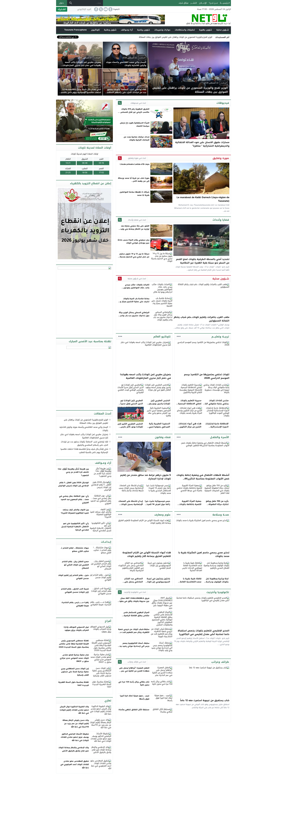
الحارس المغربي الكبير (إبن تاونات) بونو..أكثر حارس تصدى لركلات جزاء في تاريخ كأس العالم (130, 428)
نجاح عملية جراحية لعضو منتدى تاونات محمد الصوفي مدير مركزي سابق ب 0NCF (74, 658)
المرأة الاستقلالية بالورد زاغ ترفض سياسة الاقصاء (134, 124)
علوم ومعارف (162, 514)
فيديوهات (222, 102)
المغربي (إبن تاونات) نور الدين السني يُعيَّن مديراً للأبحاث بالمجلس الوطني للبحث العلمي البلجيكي (131, 405)
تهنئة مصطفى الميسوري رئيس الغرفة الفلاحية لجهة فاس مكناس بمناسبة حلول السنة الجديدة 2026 (74, 644)
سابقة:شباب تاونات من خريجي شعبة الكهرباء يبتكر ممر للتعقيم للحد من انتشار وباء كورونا (133, 632)
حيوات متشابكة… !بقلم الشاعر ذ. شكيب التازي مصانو (75, 549)
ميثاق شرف (183, 3)
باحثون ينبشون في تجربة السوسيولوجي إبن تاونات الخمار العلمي (158, 582)
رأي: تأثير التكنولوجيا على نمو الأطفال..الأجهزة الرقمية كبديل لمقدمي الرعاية (75, 527)
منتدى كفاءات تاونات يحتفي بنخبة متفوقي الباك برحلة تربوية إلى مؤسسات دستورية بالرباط (216, 405)
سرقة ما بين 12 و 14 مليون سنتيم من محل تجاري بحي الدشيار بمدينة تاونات (134, 257)
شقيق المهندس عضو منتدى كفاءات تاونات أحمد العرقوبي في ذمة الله (74, 764)
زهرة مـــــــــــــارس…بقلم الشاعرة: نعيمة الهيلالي (75, 604)
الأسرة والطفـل (219, 437)
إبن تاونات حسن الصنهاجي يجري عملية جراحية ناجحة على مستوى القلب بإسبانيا (75, 672)
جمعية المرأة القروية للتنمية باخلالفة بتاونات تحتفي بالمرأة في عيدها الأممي (189, 505)
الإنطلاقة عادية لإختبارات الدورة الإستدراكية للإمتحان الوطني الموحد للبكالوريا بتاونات (217, 428)
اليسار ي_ (208, 37)
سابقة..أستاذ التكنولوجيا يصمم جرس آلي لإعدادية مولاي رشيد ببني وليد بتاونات (133, 646)
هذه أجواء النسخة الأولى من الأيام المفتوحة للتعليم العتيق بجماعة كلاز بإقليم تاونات (146, 554)
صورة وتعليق (221, 158)
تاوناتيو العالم (162, 336)
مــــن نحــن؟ (213, 3)
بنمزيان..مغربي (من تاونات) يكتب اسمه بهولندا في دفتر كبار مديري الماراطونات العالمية (145, 376)
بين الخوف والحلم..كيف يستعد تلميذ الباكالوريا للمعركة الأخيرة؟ (75, 511)
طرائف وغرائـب (220, 661)
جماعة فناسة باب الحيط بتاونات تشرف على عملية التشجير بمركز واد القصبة (133, 301)
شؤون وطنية (110, 30)
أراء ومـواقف (127, 30)
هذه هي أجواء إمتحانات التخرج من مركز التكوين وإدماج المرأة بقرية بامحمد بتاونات (188, 428)
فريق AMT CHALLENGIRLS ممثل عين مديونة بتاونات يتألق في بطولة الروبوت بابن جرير (133, 601)
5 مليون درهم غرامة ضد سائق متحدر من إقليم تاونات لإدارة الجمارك (145, 477)
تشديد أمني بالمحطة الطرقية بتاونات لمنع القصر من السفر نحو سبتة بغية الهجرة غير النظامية (202, 261)
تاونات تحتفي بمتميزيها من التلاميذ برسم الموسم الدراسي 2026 (206, 376)
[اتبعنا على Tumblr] (110, 9)
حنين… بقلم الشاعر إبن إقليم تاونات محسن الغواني (73, 577)
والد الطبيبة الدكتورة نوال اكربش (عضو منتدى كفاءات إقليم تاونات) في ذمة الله (74, 710)
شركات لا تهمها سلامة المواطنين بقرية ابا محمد (134, 193)
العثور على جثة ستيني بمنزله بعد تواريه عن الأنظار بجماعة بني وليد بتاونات (134, 229)
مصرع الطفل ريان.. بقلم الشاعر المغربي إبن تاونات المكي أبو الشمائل (75, 565)
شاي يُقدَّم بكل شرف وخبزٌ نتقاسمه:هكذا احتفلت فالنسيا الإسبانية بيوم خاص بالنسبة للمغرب (84, 450)
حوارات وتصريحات (162, 30)
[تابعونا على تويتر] (100, 9)
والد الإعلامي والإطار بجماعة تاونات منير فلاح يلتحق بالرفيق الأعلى (73, 749)
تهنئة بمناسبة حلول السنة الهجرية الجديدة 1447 (73, 684)
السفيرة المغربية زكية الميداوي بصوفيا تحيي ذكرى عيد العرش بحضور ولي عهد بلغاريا (159, 428)
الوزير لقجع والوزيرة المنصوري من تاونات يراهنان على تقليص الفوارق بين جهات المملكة (86, 421)
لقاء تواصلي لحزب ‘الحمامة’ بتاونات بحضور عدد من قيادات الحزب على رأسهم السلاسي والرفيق (84, 443)
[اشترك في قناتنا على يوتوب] (105, 9)
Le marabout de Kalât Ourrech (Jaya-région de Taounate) (203, 199)
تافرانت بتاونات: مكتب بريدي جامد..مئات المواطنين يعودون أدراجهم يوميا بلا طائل (136, 287)
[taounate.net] (198, 19)
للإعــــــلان (203, 3)
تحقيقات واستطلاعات (185, 30)
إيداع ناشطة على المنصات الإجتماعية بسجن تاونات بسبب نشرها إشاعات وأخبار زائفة (130, 505)
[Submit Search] (120, 103)
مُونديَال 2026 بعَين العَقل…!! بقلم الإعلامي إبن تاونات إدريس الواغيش (73, 484)
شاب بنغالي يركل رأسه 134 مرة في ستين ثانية (133, 683)
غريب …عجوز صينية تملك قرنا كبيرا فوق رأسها (134, 697)
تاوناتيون (95, 30)
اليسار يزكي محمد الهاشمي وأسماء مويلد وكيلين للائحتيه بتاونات (83, 428)
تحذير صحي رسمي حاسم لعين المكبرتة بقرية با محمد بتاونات (203, 554)
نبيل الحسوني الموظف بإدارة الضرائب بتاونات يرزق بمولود (76, 628)
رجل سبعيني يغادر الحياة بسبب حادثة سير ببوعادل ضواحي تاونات (133, 241)
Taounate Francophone (75, 30)
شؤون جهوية (205, 30)
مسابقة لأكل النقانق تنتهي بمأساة (134, 709)
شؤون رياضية (143, 30)
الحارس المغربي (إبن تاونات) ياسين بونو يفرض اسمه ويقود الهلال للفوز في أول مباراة (158, 405)
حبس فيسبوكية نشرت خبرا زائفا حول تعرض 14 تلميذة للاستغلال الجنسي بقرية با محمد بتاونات (157, 505)
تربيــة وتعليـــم (220, 336)
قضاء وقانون (163, 437)
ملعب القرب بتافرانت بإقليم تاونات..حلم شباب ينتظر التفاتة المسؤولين (201, 319)
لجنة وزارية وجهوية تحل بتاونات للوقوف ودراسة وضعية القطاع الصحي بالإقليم (217, 583)
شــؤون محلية (222, 30)
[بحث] (70, 3)
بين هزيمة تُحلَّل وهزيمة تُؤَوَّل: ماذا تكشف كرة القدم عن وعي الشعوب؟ (73, 472)
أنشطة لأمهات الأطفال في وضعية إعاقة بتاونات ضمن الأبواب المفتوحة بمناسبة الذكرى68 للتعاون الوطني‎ (202, 478)
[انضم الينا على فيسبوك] (95, 9)
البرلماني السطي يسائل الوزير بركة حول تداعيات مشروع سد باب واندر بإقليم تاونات (134, 315)
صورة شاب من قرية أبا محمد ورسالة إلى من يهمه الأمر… (133, 179)
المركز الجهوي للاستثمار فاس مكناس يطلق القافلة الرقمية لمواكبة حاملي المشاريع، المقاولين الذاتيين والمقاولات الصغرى (134, 617)
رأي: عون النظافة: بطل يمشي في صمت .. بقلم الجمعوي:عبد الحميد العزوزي (74, 499)
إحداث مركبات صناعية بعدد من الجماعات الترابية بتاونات (136, 138)
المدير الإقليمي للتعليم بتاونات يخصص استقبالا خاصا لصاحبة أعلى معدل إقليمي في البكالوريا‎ (203, 632)
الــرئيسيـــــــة (225, 3)
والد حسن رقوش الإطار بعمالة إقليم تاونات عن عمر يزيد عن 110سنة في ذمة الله (75, 723)
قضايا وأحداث (221, 219)
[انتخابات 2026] (84, 121)
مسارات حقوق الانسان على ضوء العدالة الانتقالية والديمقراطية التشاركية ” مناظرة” (202, 144)
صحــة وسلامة (220, 514)
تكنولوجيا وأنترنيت (217, 592)
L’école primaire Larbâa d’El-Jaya (134, 164)
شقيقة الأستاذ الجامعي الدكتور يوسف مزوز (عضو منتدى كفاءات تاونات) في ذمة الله (75, 737)
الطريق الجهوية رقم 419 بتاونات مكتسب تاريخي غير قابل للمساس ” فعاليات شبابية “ (134, 112)
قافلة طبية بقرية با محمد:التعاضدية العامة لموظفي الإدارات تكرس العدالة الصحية (190, 583)
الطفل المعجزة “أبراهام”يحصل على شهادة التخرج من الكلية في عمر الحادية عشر (134, 671)
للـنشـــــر (194, 3)
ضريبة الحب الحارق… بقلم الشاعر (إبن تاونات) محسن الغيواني (75, 590)
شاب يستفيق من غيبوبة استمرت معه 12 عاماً (204, 700)
